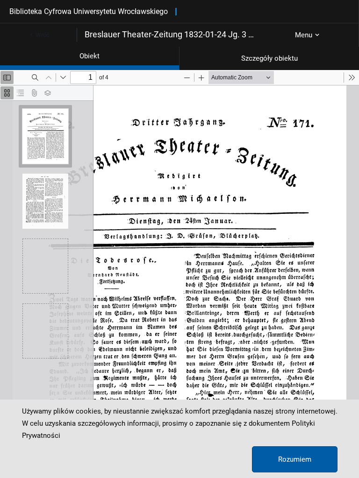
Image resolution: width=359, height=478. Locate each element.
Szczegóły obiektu (269, 58)
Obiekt (89, 56)
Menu (303, 35)
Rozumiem (294, 459)
